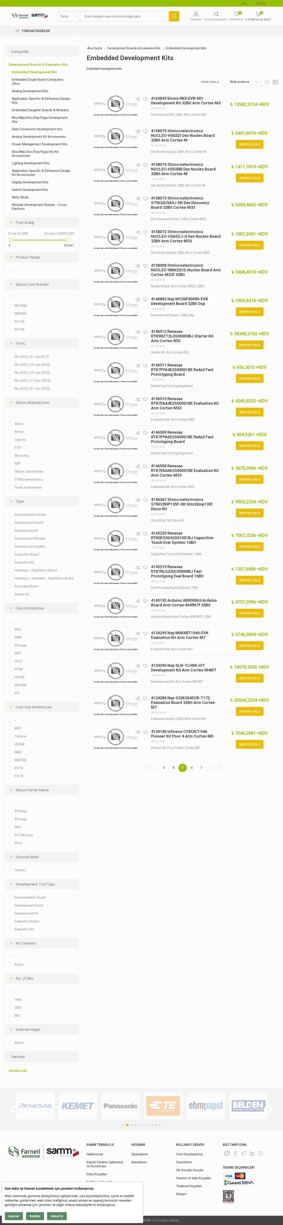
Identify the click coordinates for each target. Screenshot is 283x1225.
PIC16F (20, 322)
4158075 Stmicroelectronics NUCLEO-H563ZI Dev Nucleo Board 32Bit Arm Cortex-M (183, 135)
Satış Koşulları (96, 1174)
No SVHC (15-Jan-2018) (32, 365)
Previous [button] (14, 1109)
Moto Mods (20, 197)
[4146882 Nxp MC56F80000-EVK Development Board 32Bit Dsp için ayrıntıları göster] (115, 306)
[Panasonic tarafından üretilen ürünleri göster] (78, 1106)
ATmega (21, 645)
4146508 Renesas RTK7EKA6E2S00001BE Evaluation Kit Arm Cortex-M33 (185, 470)
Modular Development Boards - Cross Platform (39, 207)
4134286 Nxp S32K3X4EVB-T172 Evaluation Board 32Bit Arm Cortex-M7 (183, 702)
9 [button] (152, 1125)
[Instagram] (227, 1153)
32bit (18, 1008)
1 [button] (123, 1125)
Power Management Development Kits (39, 144)
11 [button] (160, 1125)
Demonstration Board (30, 515)
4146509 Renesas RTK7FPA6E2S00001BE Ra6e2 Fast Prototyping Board (182, 437)
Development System (30, 546)
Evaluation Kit (24, 562)
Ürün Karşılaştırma (215, 19)
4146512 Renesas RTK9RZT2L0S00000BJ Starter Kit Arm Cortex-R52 (182, 336)
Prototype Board (26, 586)
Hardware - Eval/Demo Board (36, 570)
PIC (17, 693)
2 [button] (126, 1125)
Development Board (29, 523)
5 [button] (138, 1125)
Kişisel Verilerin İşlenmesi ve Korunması (104, 1164)
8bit (17, 1016)
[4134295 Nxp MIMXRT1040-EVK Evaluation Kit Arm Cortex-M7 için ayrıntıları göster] (115, 640)
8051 (18, 629)
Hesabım (196, 19)
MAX (18, 752)
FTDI (18, 448)
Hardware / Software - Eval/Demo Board (44, 578)
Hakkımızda (94, 1154)
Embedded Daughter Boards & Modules (40, 110)
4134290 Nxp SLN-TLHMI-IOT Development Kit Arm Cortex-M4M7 (183, 667)
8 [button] (149, 1125)
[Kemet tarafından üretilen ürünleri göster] (35, 1106)
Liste (275, 82)
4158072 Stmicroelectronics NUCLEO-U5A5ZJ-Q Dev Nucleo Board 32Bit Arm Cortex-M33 (186, 236)
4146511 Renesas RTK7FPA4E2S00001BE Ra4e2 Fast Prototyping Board (182, 370)
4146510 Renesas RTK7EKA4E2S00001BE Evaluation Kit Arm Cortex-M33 (185, 403)
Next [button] (268, 1109)
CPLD (19, 661)
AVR (18, 653)
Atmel (19, 432)
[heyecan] (243, 1153)
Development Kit (26, 531)
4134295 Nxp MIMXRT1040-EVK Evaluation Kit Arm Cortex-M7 (179, 635)
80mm (19, 1043)
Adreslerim (139, 1162)
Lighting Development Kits (31, 163)
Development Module (30, 539)
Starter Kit (22, 594)
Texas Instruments (28, 487)
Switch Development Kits (30, 190)
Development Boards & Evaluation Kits (38, 65)
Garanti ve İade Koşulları (193, 1178)
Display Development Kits (30, 182)
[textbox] (124, 16)
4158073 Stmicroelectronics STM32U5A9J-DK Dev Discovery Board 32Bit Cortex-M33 (180, 203)
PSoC (19, 843)
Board (19, 964)
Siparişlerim (139, 1154)
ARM (18, 637)
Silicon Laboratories (29, 472)
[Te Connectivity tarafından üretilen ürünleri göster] (121, 1106)
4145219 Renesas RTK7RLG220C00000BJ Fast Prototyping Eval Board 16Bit (177, 571)
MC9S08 (21, 306)
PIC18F (20, 330)
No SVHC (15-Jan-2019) (32, 373)
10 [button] (156, 1125)
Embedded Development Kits (34, 72)
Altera (19, 424)
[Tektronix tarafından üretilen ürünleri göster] (249, 1106)
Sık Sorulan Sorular (190, 1170)
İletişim (181, 1194)
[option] (35, 1106)
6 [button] (142, 1125)
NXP (18, 464)
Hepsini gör (18, 1071)
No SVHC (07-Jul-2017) (32, 357)
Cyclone (20, 736)
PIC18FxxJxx (24, 835)
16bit (18, 1000)
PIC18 (19, 776)
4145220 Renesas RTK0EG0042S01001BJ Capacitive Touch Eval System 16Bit (182, 538)
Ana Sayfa (94, 48)
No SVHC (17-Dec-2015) (32, 381)
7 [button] (145, 1125)
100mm (20, 870)
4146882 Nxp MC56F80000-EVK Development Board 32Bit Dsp (179, 301)
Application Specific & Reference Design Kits (41, 101)
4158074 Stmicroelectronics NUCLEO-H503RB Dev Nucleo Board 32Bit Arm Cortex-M (183, 169)
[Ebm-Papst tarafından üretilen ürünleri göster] (163, 1106)
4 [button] (135, 1125)
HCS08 (20, 677)
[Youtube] (260, 1153)
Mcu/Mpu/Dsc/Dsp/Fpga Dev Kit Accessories (35, 154)
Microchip (22, 456)
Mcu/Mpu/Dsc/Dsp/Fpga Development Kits (40, 120)
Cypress (21, 440)
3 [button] (131, 1125)
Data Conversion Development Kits (37, 129)
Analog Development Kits (30, 91)
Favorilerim (184, 1162)
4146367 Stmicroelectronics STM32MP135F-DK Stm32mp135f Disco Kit (181, 504)
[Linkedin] (252, 1153)
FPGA (19, 669)
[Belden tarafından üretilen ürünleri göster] (206, 1106)
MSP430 (21, 314)
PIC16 (19, 768)
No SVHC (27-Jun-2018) (32, 389)
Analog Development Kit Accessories (39, 137)
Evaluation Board (27, 554)
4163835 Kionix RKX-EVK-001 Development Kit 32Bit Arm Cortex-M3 (186, 100)
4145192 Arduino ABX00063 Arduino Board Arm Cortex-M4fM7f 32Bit (184, 602)
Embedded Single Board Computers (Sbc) (37, 82)
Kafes (267, 82)
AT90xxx (21, 811)
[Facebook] (235, 1153)
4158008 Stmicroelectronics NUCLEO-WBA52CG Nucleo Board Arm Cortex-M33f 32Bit (186, 270)
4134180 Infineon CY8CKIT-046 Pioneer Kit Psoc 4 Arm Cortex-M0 (182, 733)
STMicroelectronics (29, 479)
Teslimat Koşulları (189, 1186)
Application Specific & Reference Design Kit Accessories (41, 173)
